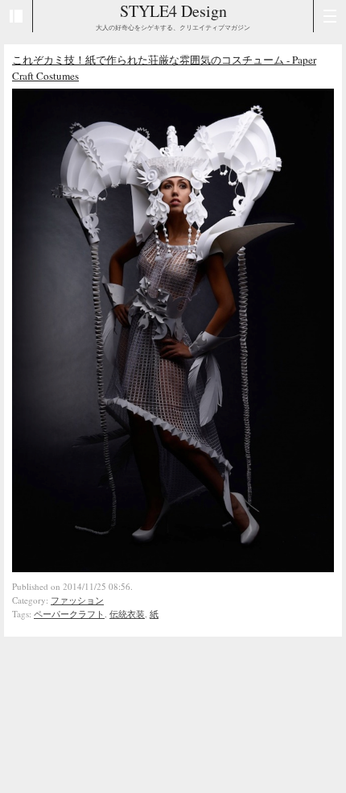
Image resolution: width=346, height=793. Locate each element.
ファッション (77, 600)
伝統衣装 (127, 614)
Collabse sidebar (16, 16)
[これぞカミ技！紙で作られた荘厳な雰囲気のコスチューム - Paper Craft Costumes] (173, 568)
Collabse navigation (329, 16)
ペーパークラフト (69, 614)
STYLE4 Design (173, 11)
